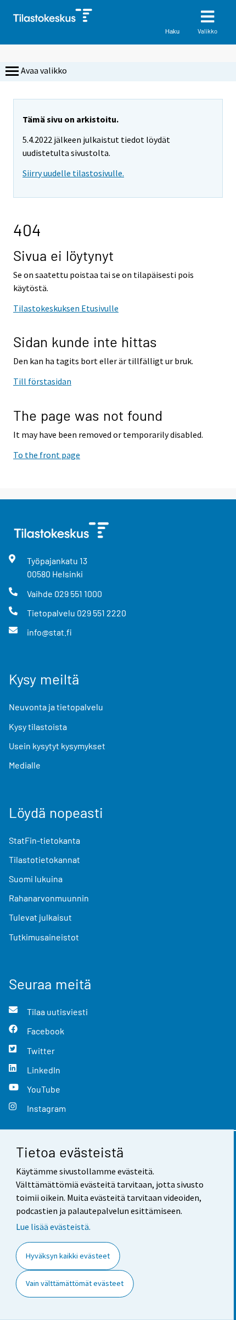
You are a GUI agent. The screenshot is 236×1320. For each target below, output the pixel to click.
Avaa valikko (44, 70)
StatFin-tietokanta (44, 840)
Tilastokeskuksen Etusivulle (66, 308)
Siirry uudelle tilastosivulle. (73, 173)
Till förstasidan (42, 381)
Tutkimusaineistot (44, 937)
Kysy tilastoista (38, 726)
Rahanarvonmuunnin (49, 898)
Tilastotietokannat (44, 859)
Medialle (25, 765)
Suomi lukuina (36, 878)
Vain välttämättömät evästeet (74, 1283)
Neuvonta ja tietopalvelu (56, 706)
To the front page (46, 454)
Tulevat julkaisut (40, 917)
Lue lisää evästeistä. (53, 1226)
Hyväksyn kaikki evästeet (68, 1256)
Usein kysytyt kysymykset (57, 745)
